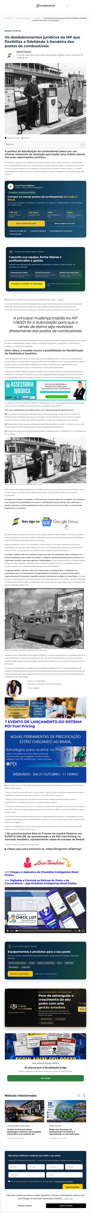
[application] (45, 910)
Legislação (37, 18)
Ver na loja (45, 1078)
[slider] (44, 930)
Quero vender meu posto (26, 223)
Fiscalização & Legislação (23, 18)
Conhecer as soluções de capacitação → (27, 285)
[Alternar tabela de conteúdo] (81, 145)
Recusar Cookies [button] (25, 1206)
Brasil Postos (8, 18)
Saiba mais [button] (68, 1199)
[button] (45, 910)
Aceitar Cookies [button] (66, 1206)
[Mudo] (79, 931)
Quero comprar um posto (65, 223)
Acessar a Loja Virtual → (20, 974)
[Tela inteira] (83, 931)
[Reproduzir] (8, 931)
